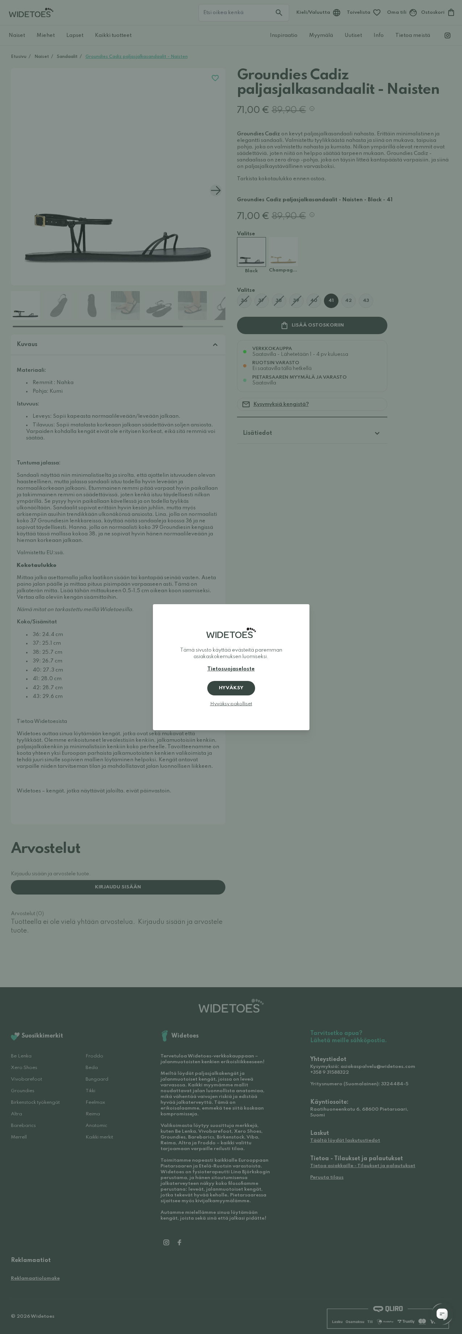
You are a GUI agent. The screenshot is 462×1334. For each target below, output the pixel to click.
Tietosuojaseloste (231, 669)
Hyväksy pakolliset (231, 704)
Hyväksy (231, 688)
